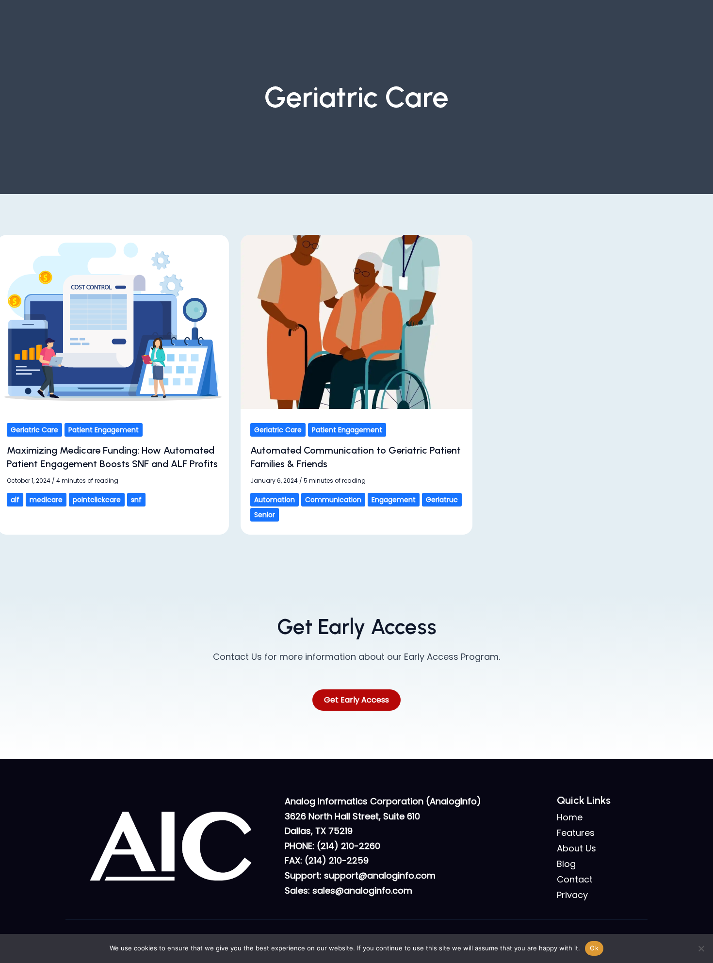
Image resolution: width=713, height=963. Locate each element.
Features (576, 833)
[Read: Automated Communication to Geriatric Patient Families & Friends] (356, 321)
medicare (46, 500)
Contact (575, 879)
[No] (701, 948)
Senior (264, 515)
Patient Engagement (103, 430)
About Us (576, 848)
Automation (274, 500)
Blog (566, 864)
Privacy (572, 895)
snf (136, 500)
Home (570, 817)
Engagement (394, 500)
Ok (594, 948)
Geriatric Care (34, 430)
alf (15, 500)
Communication (333, 500)
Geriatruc (442, 500)
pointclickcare (97, 500)
